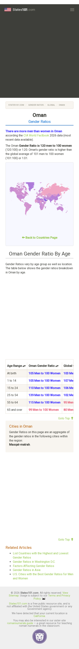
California (39, 616)
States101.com (16, 105)
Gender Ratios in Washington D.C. (34, 561)
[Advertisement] (39, 56)
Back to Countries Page (41, 237)
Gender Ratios (36, 105)
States (24, 10)
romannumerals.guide (20, 623)
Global (51, 105)
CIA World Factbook (36, 135)
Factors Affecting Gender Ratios (33, 566)
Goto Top (64, 418)
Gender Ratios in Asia (26, 570)
